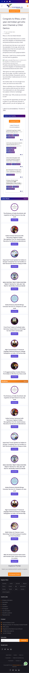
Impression (10, 660)
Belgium (25, 583)
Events (15, 655)
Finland (10, 586)
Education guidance (7, 612)
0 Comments (7, 33)
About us (21, 655)
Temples (4, 604)
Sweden (22, 589)
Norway (4, 589)
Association (5, 602)
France (3, 586)
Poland (10, 589)
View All (26, 198)
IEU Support (5, 608)
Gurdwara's (5, 606)
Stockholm (8, 164)
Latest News (8, 655)
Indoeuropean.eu (17, 665)
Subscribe (23, 640)
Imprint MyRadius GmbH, (9, 622)
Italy (16, 586)
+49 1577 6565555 (7, 633)
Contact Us (18, 660)
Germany (4, 583)
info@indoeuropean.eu (8, 631)
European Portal (14, 11)
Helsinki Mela (16, 186)
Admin (13, 32)
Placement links (6, 615)
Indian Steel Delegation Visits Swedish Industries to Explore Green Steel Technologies (13, 159)
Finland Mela (9, 186)
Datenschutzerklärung (18, 657)
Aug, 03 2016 (8, 32)
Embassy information (7, 600)
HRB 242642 (6, 626)
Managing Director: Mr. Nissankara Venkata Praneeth (15, 624)
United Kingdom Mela (11, 147)
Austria (11, 583)
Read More (14, 219)
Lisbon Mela (16, 135)
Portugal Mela (9, 135)
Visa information (6, 610)
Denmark (18, 583)
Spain (16, 589)
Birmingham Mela (10, 150)
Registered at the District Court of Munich (13, 629)
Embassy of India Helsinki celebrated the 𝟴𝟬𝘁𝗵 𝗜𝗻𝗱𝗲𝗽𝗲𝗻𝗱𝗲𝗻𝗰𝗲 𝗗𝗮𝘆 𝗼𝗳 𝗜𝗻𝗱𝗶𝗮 (13, 182)
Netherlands (23, 586)
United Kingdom (6, 592)
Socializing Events (10, 137)
